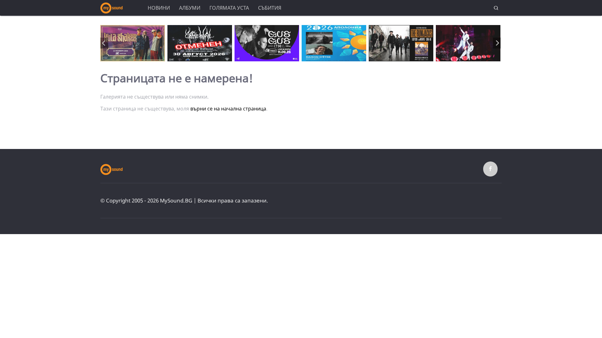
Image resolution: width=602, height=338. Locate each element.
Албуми (189, 7)
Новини (159, 7)
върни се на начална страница (228, 108)
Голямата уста (229, 7)
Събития (269, 7)
